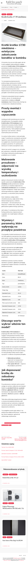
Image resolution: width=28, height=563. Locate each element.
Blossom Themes (7, 560)
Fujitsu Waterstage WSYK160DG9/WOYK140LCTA (13, 507)
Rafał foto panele (14, 1)
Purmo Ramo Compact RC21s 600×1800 (12, 457)
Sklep (20, 555)
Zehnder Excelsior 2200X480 (9, 453)
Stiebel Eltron (13, 474)
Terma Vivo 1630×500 (7, 447)
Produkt (10, 14)
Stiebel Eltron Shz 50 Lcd (10, 478)
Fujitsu (5, 503)
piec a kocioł (5, 425)
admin (5, 20)
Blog (24, 555)
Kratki (3, 14)
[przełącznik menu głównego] (1, 2)
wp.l (10, 425)
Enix (4, 537)
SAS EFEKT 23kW (6, 460)
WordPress (21, 560)
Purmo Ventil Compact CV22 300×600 (12, 450)
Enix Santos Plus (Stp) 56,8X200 (13, 540)
